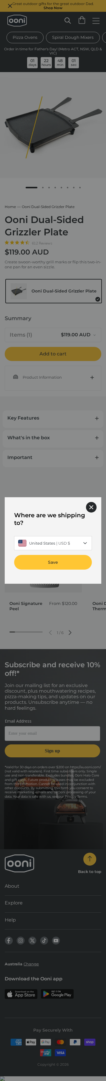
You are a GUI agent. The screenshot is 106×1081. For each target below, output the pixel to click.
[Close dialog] (91, 507)
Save (53, 562)
